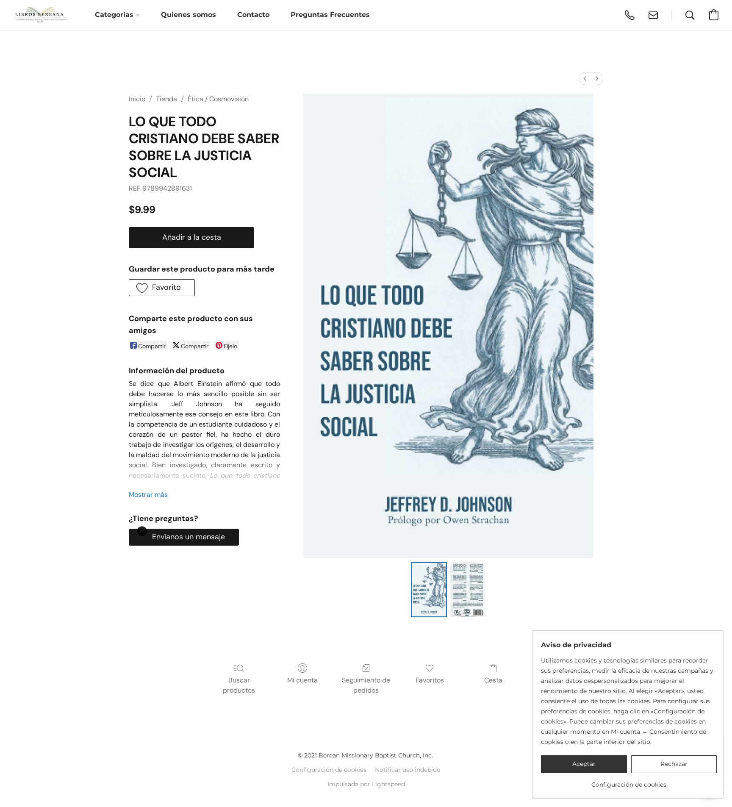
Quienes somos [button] (188, 15)
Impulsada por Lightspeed (366, 784)
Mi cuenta (302, 680)
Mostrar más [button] (148, 494)
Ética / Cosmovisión (218, 98)
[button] (40, 14)
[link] (629, 781)
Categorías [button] (115, 15)
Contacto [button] (253, 15)
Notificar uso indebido (408, 770)
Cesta (493, 680)
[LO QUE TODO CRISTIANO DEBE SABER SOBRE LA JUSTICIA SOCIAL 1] (468, 589)
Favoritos (430, 680)
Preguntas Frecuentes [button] (330, 15)
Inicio (137, 98)
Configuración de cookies (328, 770)
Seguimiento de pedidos (366, 685)
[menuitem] (585, 78)
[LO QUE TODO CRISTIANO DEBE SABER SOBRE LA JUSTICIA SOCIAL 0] (428, 589)
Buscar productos (239, 685)
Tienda (166, 98)
